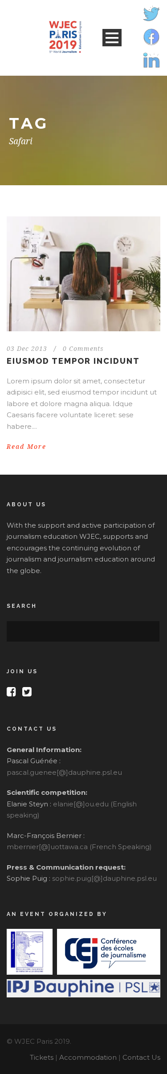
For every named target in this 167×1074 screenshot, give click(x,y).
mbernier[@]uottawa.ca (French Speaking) (79, 846)
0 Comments (83, 348)
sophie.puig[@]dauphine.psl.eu (104, 878)
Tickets (41, 1057)
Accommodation (88, 1057)
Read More (26, 446)
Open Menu (112, 37)
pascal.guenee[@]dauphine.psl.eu (64, 772)
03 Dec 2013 (27, 348)
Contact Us (141, 1057)
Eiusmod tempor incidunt (73, 361)
